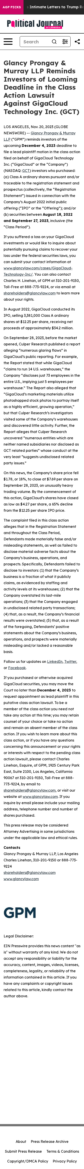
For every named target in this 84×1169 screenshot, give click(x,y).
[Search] (54, 41)
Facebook (17, 668)
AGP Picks (12, 7)
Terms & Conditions (62, 1151)
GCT (26, 170)
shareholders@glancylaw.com (30, 293)
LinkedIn (54, 661)
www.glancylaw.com (40, 796)
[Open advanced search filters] (65, 41)
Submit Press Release (23, 1151)
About (21, 1141)
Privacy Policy (65, 1161)
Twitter (70, 661)
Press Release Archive (50, 1141)
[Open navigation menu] (8, 41)
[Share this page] (77, 41)
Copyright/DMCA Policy (27, 1161)
